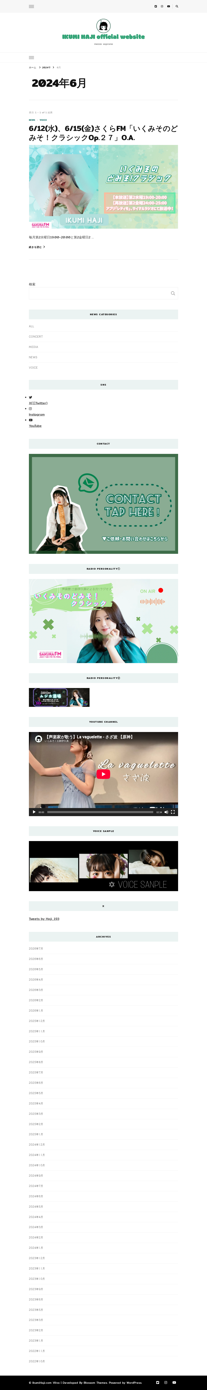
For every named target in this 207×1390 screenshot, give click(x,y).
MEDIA (33, 347)
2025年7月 (36, 1072)
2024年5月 (36, 1206)
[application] (103, 774)
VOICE (43, 120)
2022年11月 (37, 1351)
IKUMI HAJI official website (103, 37)
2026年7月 (36, 948)
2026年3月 (36, 990)
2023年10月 (37, 1278)
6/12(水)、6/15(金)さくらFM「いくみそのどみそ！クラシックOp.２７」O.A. (103, 133)
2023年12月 (37, 1258)
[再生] (34, 812)
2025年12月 (37, 1021)
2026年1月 (36, 1010)
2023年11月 (37, 1268)
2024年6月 (36, 1196)
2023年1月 (36, 1340)
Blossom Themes (95, 1382)
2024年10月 (37, 1165)
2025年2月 (36, 1124)
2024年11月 (37, 1155)
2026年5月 (36, 969)
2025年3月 (36, 1113)
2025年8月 (36, 1062)
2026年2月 (36, 1000)
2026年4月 (36, 979)
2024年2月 (36, 1237)
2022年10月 (37, 1361)
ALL (31, 326)
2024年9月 (36, 1175)
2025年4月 (36, 1103)
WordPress (134, 1382)
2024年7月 (36, 1186)
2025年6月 (36, 1082)
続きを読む (35, 247)
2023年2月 (36, 1330)
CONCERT (36, 336)
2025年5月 (36, 1093)
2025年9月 (36, 1051)
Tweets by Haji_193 (44, 918)
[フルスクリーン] (173, 812)
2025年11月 (37, 1031)
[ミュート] (166, 812)
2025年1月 (36, 1134)
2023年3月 (36, 1320)
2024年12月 (37, 1144)
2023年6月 (36, 1299)
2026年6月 (36, 959)
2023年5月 (36, 1310)
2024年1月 (36, 1247)
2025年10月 (37, 1041)
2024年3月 (36, 1227)
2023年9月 (36, 1289)
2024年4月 (36, 1217)
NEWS (32, 120)
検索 (32, 284)
